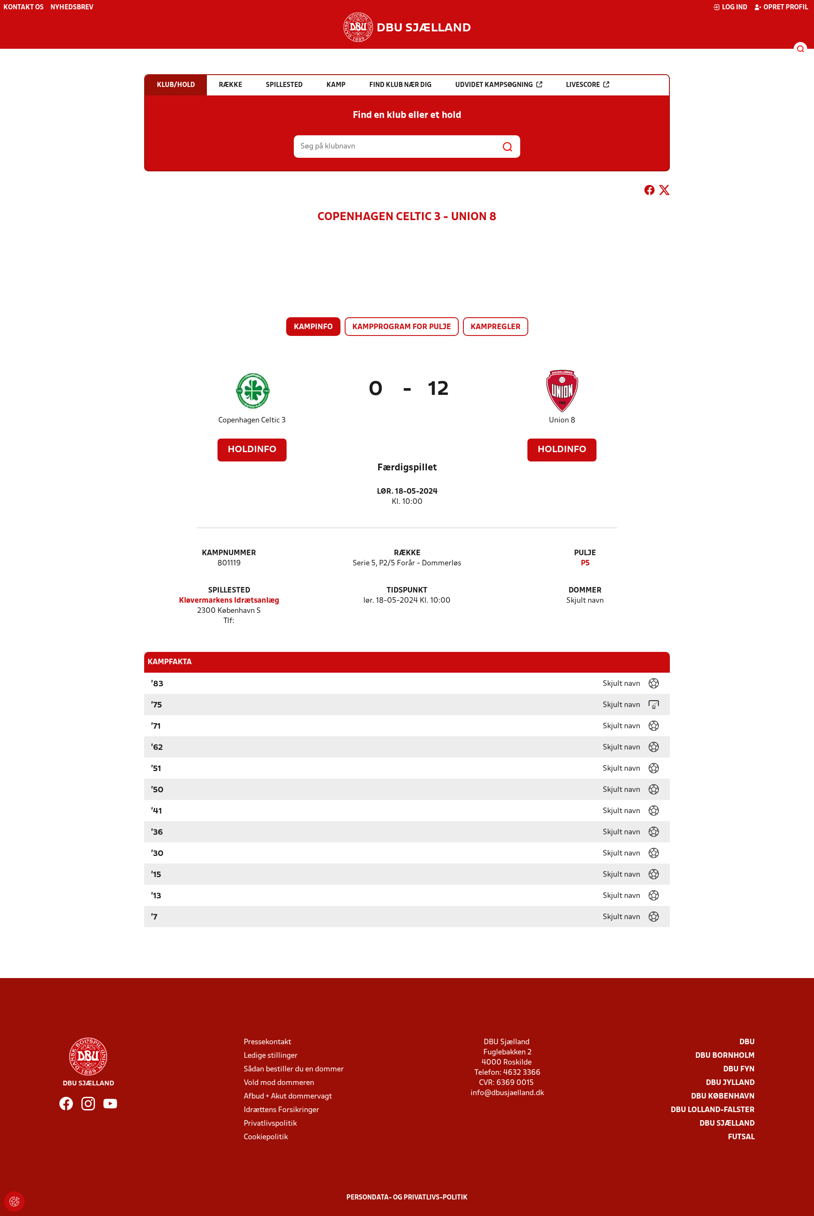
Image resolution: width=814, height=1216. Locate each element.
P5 (585, 563)
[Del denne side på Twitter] (664, 191)
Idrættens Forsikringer (281, 1110)
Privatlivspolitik (270, 1123)
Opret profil (786, 8)
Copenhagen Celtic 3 (252, 420)
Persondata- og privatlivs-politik (407, 1198)
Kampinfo (313, 327)
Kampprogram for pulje (401, 327)
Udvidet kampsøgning (494, 85)
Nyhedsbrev (71, 8)
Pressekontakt (267, 1042)
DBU (747, 1042)
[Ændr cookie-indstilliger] (14, 1201)
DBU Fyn (739, 1069)
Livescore (583, 85)
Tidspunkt (407, 590)
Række (407, 553)
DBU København (723, 1096)
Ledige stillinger (271, 1055)
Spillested (229, 590)
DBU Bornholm (725, 1055)
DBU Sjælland (727, 1123)
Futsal (741, 1137)
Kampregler (496, 327)
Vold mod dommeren (279, 1083)
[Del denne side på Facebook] (649, 191)
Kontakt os (23, 8)
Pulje (585, 553)
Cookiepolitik (266, 1137)
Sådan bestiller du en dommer (294, 1069)
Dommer (585, 590)
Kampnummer (229, 553)
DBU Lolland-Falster (713, 1110)
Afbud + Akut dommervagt (288, 1096)
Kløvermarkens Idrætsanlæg (229, 600)
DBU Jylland (730, 1083)
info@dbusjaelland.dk (507, 1093)
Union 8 (562, 420)
